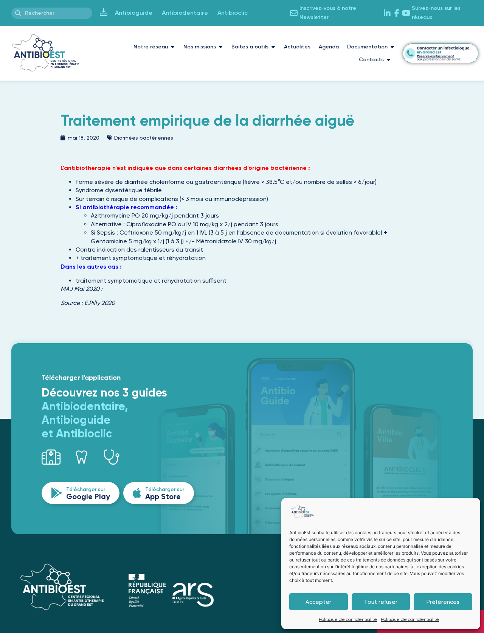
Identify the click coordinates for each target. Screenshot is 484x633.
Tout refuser (380, 602)
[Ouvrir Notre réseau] (172, 47)
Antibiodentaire (185, 12)
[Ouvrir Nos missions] (220, 47)
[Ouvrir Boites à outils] (273, 47)
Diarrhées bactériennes (143, 138)
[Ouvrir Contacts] (388, 59)
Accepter (318, 602)
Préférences (443, 602)
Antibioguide (133, 12)
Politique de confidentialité (348, 619)
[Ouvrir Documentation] (392, 47)
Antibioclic (232, 12)
